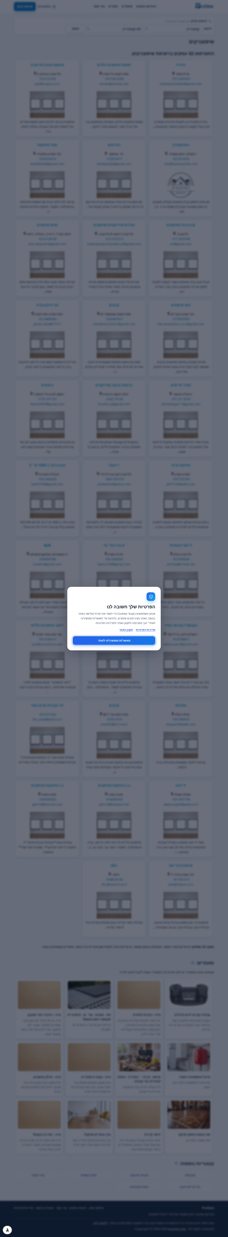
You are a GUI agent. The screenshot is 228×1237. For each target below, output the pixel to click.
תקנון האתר (126, 629)
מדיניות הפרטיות (145, 629)
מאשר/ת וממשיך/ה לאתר (114, 640)
